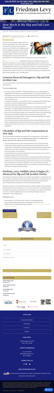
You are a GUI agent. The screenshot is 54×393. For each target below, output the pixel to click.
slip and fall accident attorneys (12, 61)
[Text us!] (48, 390)
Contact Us (27, 327)
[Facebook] (24, 364)
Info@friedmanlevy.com (28, 353)
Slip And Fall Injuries (14, 31)
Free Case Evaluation (27, 238)
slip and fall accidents (9, 210)
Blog (7, 31)
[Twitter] (26, 364)
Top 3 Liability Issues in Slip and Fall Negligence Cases (11, 215)
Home (4, 31)
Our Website (27, 355)
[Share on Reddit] (11, 40)
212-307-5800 (27, 351)
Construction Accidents (27, 320)
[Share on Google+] (6, 40)
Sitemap (27, 331)
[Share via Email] (13, 40)
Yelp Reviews (44, 373)
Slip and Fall (27, 323)
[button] (49, 18)
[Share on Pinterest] (10, 40)
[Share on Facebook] (3, 40)
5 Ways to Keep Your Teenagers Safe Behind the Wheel (43, 215)
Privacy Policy (13, 390)
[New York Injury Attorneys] (27, 10)
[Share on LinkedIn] (8, 40)
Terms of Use (6, 390)
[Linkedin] (29, 364)
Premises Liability (7, 37)
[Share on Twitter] (5, 40)
